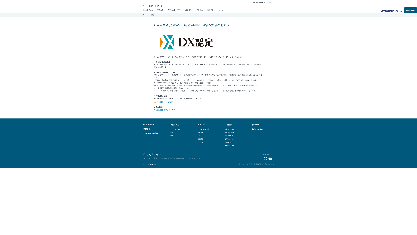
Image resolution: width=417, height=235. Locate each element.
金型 (171, 132)
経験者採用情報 (230, 129)
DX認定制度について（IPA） (165, 110)
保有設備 (200, 139)
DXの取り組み (148, 10)
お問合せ (221, 10)
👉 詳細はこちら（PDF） (164, 102)
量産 (171, 136)
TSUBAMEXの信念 (203, 129)
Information (257, 129)
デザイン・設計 (175, 129)
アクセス (200, 142)
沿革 (199, 136)
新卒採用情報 (410, 10)
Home (145, 15)
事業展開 (160, 10)
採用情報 (210, 10)
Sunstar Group (258, 2)
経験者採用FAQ (229, 132)
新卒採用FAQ (229, 142)
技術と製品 (188, 10)
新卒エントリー (230, 139)
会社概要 (200, 132)
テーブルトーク (230, 145)
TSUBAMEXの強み (174, 10)
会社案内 (200, 10)
